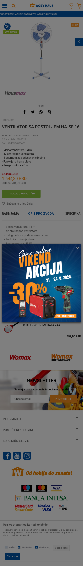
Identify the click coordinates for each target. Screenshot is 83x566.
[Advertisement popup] (41, 282)
